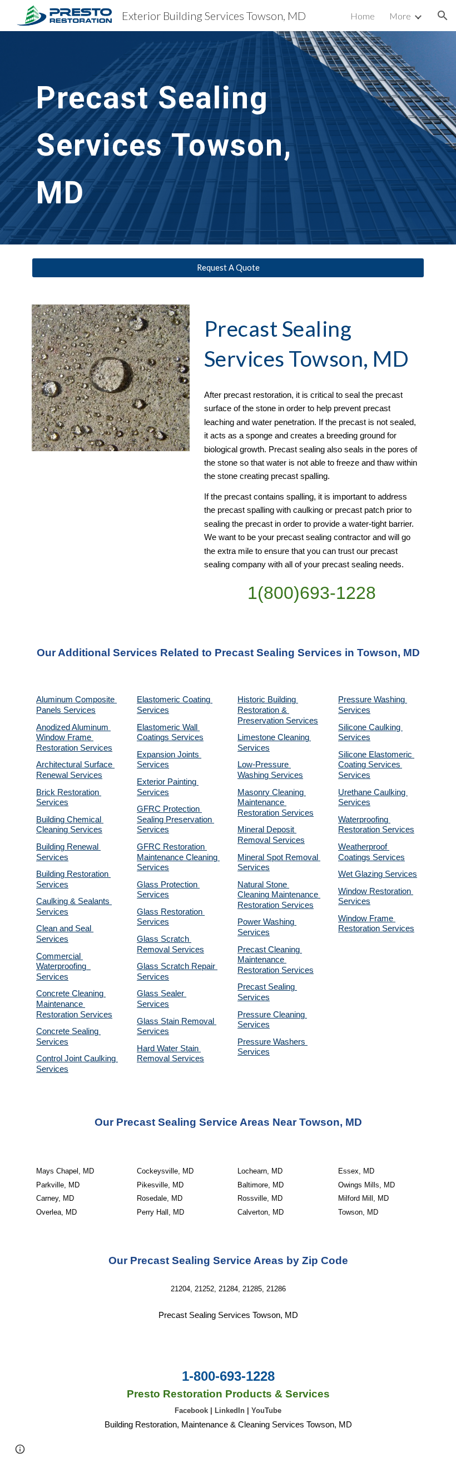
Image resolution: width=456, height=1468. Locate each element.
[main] (178, 137)
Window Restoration (375, 891)
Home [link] (362, 16)
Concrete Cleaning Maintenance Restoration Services (74, 1003)
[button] (442, 15)
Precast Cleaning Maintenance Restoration (269, 960)
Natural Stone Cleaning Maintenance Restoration (278, 895)
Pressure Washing (372, 699)
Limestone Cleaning (273, 737)
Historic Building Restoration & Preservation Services (277, 710)
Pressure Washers (272, 1041)
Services (253, 747)
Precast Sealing (267, 986)
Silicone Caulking (370, 727)
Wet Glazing (361, 874)
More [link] (400, 16)
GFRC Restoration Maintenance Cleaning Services (178, 857)
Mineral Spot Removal (278, 857)
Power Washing (266, 921)
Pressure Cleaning (272, 1014)
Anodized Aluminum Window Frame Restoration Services (74, 737)
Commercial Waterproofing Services (63, 966)
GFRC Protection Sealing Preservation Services (175, 819)
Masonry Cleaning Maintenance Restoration (271, 802)
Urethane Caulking (373, 792)
